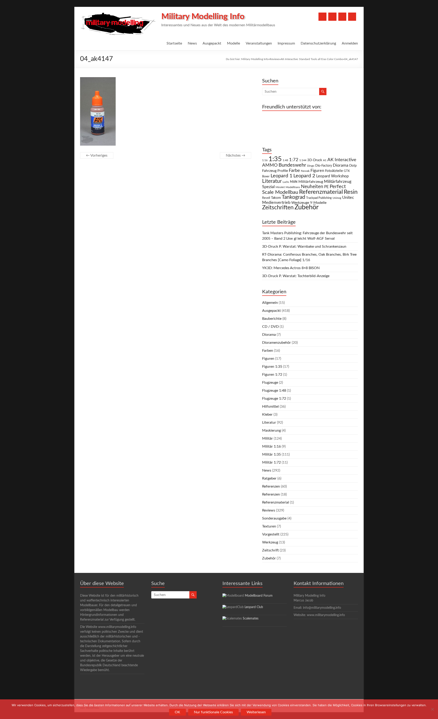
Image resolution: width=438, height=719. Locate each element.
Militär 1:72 (271, 462)
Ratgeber (269, 478)
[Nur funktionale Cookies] (432, 709)
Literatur (272, 181)
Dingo (310, 166)
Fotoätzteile (334, 171)
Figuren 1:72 (272, 374)
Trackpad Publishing (319, 198)
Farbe (294, 170)
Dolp (353, 165)
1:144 (302, 160)
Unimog (337, 198)
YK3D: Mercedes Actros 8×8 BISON (291, 268)
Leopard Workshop (332, 176)
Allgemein (270, 302)
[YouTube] (332, 17)
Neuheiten (312, 186)
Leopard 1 (281, 175)
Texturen (269, 526)
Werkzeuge (300, 203)
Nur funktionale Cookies (213, 712)
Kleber (267, 414)
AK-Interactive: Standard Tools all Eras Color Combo (312, 59)
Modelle (233, 43)
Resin (351, 192)
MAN (293, 182)
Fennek (305, 171)
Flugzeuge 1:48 (274, 390)
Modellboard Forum (259, 595)
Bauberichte (272, 318)
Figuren (317, 171)
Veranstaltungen (259, 43)
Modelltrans (293, 187)
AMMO (270, 165)
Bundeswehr (292, 165)
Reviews (274, 59)
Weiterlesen (256, 712)
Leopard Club (254, 607)
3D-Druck (314, 160)
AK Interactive (341, 159)
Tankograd (293, 197)
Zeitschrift (270, 550)
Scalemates (250, 618)
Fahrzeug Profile (275, 171)
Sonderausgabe (274, 518)
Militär (267, 438)
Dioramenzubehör (276, 342)
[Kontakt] (342, 17)
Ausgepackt (212, 43)
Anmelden (350, 43)
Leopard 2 (304, 175)
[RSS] (352, 17)
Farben (267, 350)
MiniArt (280, 187)
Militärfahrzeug (310, 182)
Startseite (174, 43)
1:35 (275, 159)
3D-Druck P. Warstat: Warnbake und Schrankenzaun (304, 246)
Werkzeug (270, 542)
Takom (276, 197)
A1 (324, 160)
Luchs (286, 182)
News (192, 43)
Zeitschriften (278, 207)
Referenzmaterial (321, 192)
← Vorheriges (96, 155)
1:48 (285, 160)
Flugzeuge (270, 382)
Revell (266, 198)
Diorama (340, 165)
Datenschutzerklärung (318, 43)
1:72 (293, 159)
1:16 (265, 160)
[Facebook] (322, 17)
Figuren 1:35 (272, 366)
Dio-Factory (323, 165)
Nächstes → (235, 155)
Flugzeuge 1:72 (274, 398)
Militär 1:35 (271, 454)
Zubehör (307, 207)
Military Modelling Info (203, 17)
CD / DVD (270, 326)
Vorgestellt (270, 534)
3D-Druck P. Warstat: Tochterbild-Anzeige (295, 276)
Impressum (286, 43)
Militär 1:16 (271, 446)
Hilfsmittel (270, 406)
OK (177, 712)
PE (326, 187)
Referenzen (271, 486)
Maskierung (271, 430)
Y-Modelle (318, 203)
